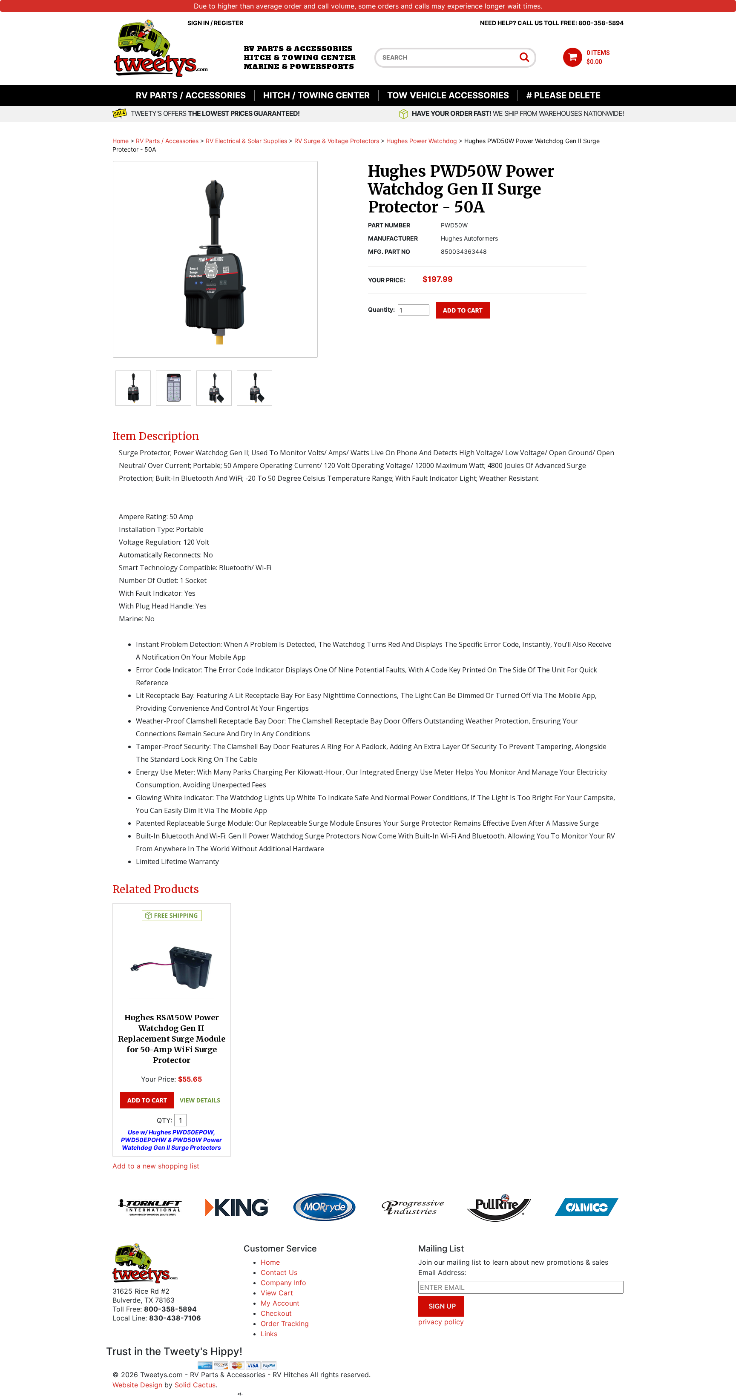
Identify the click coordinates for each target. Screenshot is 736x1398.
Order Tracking (285, 1323)
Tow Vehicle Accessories (448, 95)
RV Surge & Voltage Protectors (336, 140)
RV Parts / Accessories (191, 95)
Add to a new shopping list (155, 1166)
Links (269, 1333)
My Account (280, 1303)
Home (120, 140)
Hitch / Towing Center (316, 95)
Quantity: (381, 309)
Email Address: (442, 1272)
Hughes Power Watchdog (421, 140)
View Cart (277, 1293)
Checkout (276, 1313)
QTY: (164, 1120)
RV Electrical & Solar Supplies (246, 140)
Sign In (198, 22)
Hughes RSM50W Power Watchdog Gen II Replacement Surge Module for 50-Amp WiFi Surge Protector (171, 1039)
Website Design (137, 1385)
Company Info (283, 1282)
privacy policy (441, 1322)
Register (228, 22)
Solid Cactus (195, 1385)
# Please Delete (563, 95)
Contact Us (279, 1272)
